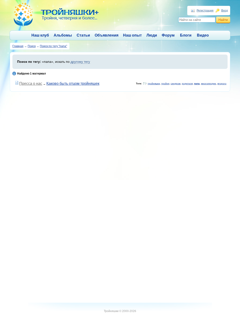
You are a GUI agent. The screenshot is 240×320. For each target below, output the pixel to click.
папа (197, 83)
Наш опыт (132, 35)
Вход (224, 10)
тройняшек (154, 83)
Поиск (32, 46)
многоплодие (208, 83)
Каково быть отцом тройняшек (72, 84)
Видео (203, 35)
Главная (17, 46)
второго (222, 83)
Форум (168, 35)
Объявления (106, 35)
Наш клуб (40, 35)
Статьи (83, 35)
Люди (151, 35)
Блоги (185, 35)
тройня (165, 83)
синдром (175, 83)
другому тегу (80, 61)
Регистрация (205, 10)
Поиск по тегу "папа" (53, 46)
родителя (187, 83)
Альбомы (63, 35)
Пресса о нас (30, 84)
